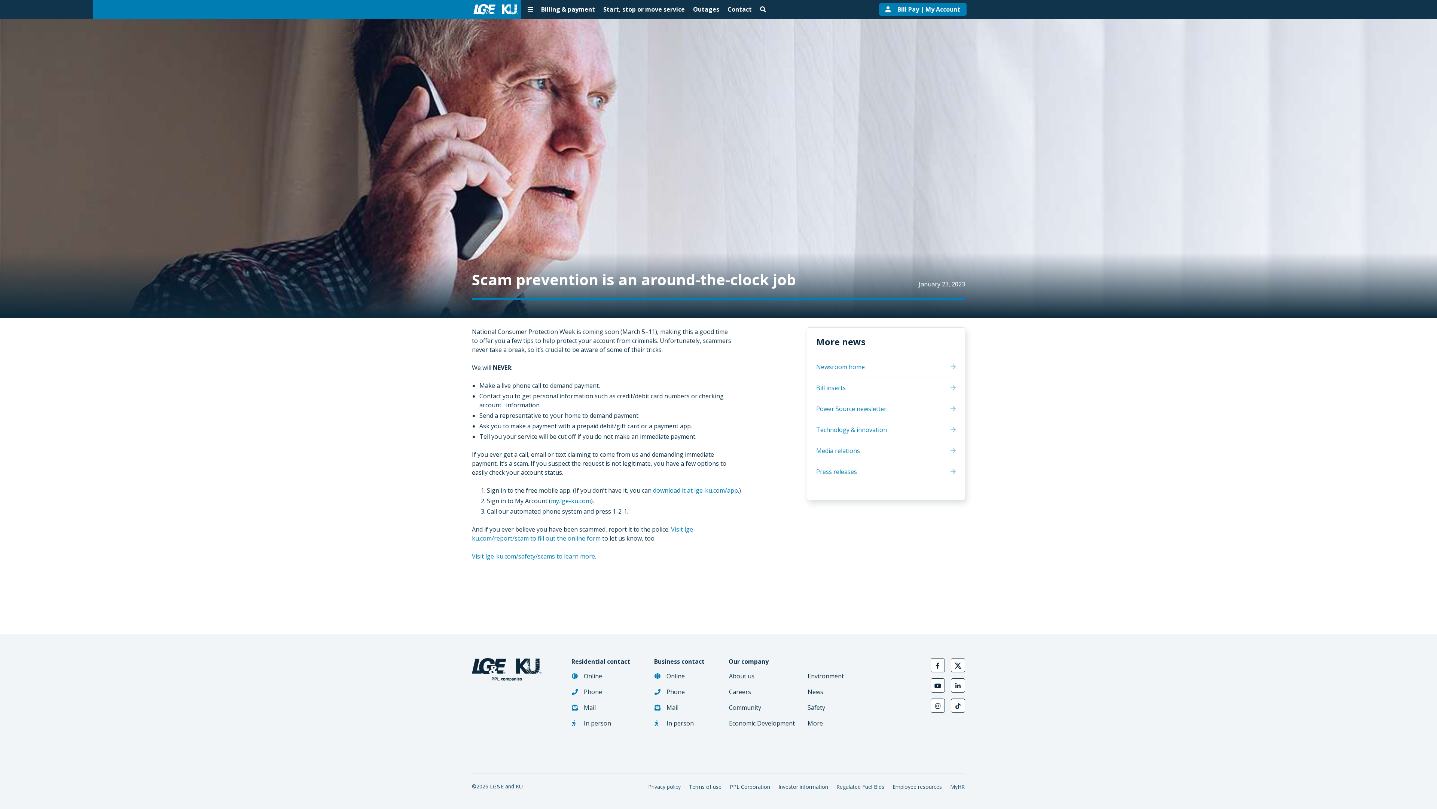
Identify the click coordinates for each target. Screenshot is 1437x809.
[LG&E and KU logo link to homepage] (494, 9)
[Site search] (763, 9)
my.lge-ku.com (571, 501)
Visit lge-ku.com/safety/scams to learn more (533, 556)
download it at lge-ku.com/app (695, 490)
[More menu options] (530, 9)
